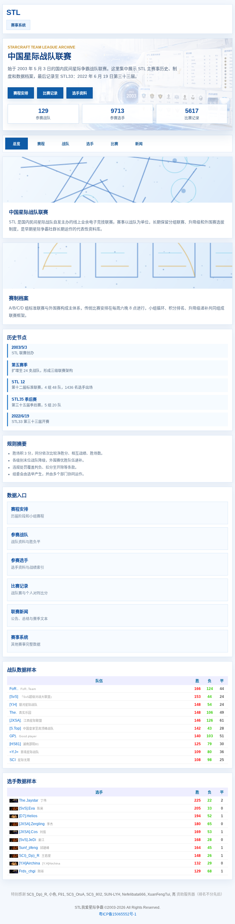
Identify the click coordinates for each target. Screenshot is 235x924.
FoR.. (13, 689)
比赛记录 (50, 93)
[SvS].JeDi (27, 840)
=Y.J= (13, 752)
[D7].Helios (28, 816)
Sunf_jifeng (28, 848)
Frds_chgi (27, 871)
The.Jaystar (28, 800)
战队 (65, 144)
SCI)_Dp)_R (29, 856)
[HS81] (15, 744)
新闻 (139, 144)
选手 (90, 144)
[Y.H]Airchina (29, 863)
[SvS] (13, 697)
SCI (12, 760)
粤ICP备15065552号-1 (117, 914)
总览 (16, 144)
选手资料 (79, 93)
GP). (13, 736)
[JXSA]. (15, 720)
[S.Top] (15, 728)
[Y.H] (13, 704)
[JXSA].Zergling (32, 824)
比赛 (114, 144)
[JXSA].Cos (28, 832)
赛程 (41, 144)
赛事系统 (18, 25)
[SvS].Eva (27, 808)
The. (13, 712)
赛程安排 (20, 93)
